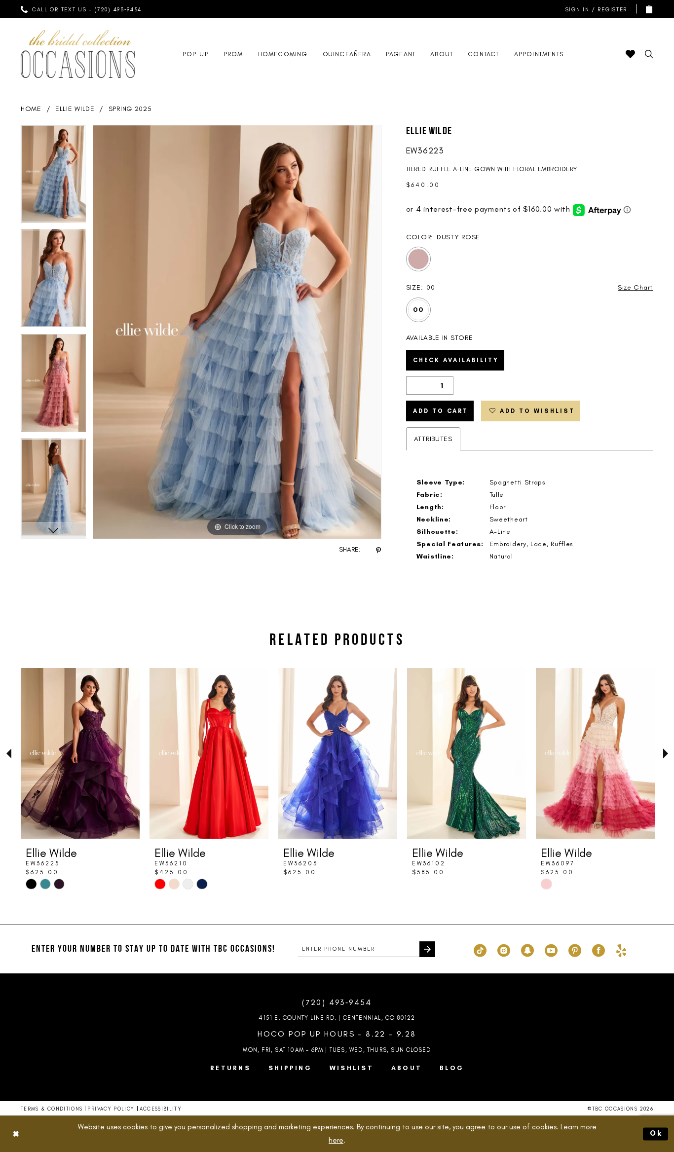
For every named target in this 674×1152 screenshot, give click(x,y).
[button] (594, 9)
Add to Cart (440, 411)
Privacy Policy (110, 1109)
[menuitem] (81, 9)
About (406, 1068)
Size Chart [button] (635, 287)
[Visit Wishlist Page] (630, 54)
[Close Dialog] (16, 1134)
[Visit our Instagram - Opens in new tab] (504, 949)
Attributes (433, 439)
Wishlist (352, 1068)
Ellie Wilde (75, 109)
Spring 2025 (130, 109)
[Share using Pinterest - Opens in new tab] (378, 550)
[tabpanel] (53, 177)
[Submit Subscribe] (427, 949)
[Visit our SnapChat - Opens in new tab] (527, 949)
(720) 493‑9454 (337, 1002)
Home (31, 109)
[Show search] (649, 54)
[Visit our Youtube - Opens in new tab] (551, 949)
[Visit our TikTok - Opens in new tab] (480, 949)
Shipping (290, 1068)
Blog (452, 1068)
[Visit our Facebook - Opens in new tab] (598, 949)
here (336, 1140)
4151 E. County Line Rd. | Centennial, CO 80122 (337, 1017)
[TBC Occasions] (78, 54)
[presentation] (80, 753)
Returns (230, 1068)
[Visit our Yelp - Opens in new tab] (621, 949)
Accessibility (161, 1109)
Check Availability (456, 360)
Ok (657, 1133)
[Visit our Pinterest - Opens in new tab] (575, 949)
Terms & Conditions (51, 1109)
